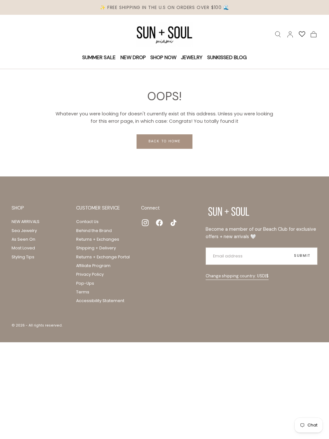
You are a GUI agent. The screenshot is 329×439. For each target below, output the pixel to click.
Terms (82, 292)
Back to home (164, 141)
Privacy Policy (90, 274)
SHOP (18, 208)
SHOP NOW (163, 58)
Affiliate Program (93, 265)
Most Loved (23, 248)
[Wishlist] (302, 34)
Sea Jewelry (24, 230)
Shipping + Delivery (96, 248)
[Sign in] (290, 34)
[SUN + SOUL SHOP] (229, 211)
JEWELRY (191, 58)
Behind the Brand (94, 230)
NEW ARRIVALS (26, 221)
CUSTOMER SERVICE (98, 208)
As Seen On (23, 239)
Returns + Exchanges (97, 239)
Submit (302, 255)
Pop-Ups (85, 283)
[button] (278, 34)
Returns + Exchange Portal (103, 257)
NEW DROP (133, 58)
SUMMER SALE (99, 58)
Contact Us (87, 221)
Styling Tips (23, 257)
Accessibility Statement (100, 300)
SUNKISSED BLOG (227, 58)
